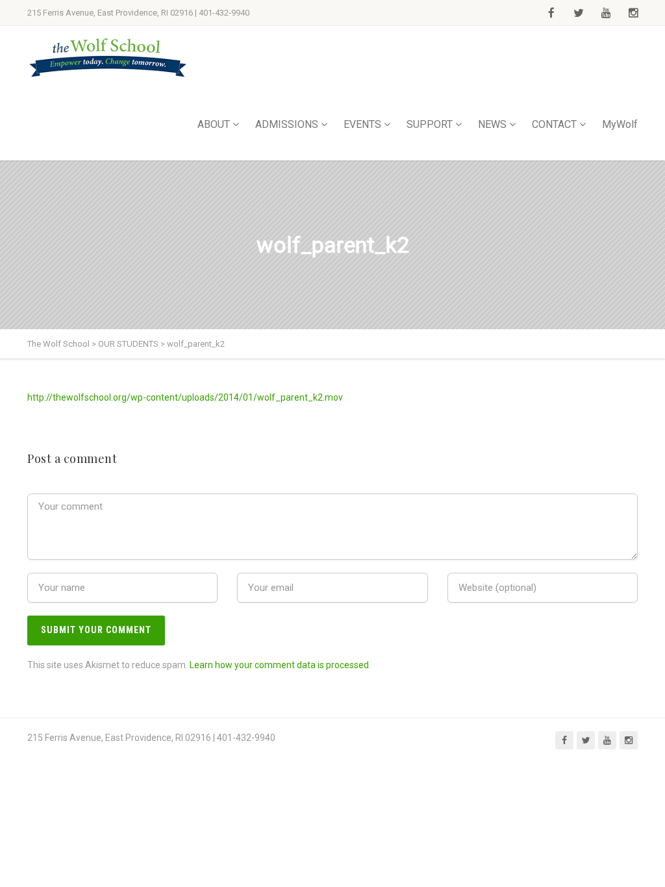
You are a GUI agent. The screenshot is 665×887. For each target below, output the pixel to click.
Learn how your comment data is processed (279, 665)
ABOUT (213, 124)
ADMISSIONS (286, 124)
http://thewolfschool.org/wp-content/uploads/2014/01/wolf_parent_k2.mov (185, 397)
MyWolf (620, 124)
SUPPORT (430, 124)
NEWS (492, 124)
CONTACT (554, 124)
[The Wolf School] (108, 57)
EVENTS (362, 124)
